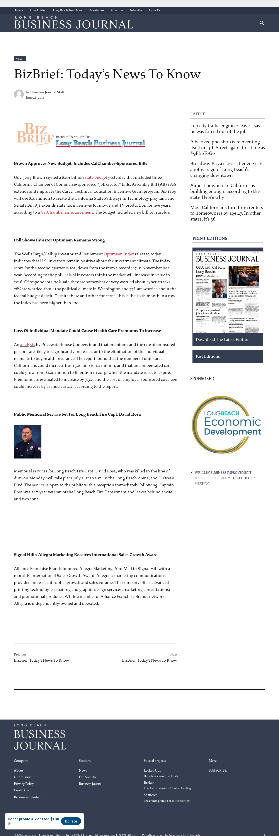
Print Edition (38, 10)
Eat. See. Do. (88, 777)
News (19, 59)
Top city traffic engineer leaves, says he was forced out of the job (226, 128)
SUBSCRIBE (218, 771)
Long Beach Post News (67, 10)
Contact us (21, 790)
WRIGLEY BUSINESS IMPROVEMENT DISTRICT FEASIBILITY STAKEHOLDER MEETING (225, 478)
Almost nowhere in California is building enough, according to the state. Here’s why (225, 191)
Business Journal (90, 784)
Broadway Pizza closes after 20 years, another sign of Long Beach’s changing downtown (227, 169)
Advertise (117, 10)
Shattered (167, 797)
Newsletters (96, 10)
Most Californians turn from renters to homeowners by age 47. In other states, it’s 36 (226, 213)
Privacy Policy (24, 784)
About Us (154, 10)
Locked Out (161, 773)
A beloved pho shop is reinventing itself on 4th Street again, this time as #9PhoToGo (227, 147)
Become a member (27, 797)
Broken (167, 785)
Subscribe (136, 10)
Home (19, 10)
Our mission (23, 777)
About (18, 771)
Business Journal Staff (47, 92)
